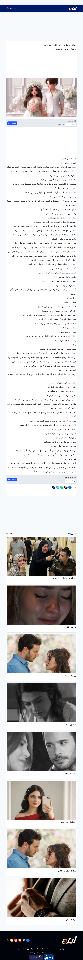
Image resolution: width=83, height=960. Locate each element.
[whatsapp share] (61, 487)
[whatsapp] (53, 487)
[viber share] (57, 487)
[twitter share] (66, 487)
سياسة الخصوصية (52, 949)
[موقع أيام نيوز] (70, 8)
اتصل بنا (42, 949)
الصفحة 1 (70, 124)
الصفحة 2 (13, 123)
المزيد (11, 533)
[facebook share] (70, 487)
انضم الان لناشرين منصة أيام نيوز (28, 949)
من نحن (62, 949)
